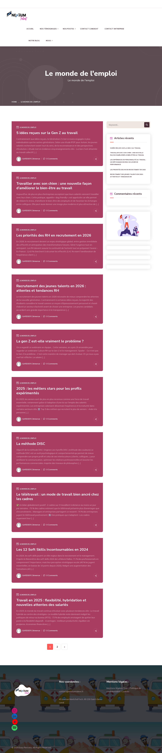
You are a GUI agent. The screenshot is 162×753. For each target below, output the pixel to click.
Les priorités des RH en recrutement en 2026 (53, 235)
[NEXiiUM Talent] (17, 15)
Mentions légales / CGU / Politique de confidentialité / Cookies (123, 690)
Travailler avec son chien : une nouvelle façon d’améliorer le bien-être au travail (54, 185)
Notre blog (34, 40)
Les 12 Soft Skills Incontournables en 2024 (52, 549)
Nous (48, 40)
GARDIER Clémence (31, 158)
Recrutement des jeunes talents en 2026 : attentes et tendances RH (51, 288)
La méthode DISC (30, 444)
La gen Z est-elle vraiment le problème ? (49, 341)
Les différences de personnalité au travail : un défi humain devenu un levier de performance (128, 162)
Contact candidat (89, 29)
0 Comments (52, 158)
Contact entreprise (114, 29)
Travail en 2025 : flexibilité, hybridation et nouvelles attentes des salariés (51, 602)
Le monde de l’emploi (30, 102)
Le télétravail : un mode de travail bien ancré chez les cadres (57, 496)
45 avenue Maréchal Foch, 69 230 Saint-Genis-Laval (81, 701)
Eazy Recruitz (25, 747)
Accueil (30, 29)
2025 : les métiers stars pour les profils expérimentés (48, 390)
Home (15, 102)
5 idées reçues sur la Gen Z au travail (47, 133)
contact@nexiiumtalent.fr (71, 691)
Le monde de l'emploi (28, 127)
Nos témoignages (48, 29)
